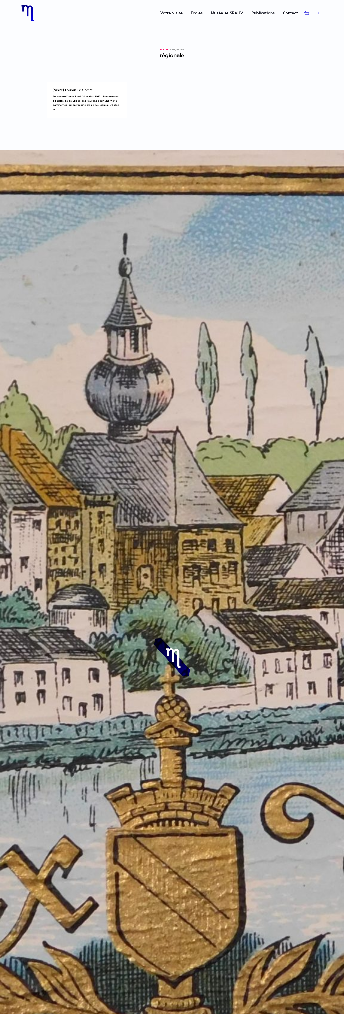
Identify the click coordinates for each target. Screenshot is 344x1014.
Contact (290, 13)
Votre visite (171, 13)
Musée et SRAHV (227, 13)
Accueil (164, 49)
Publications (263, 13)
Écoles (197, 13)
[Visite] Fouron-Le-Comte (73, 90)
